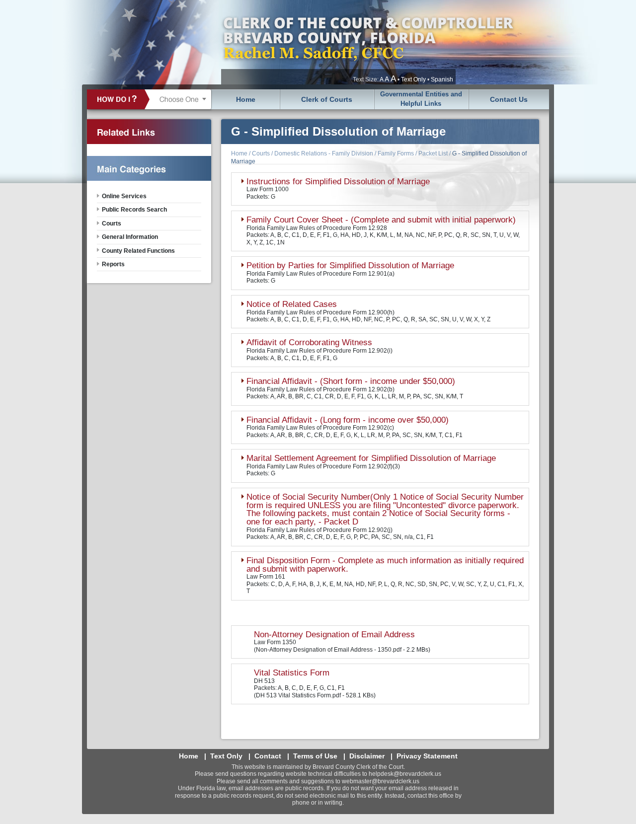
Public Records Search (134, 209)
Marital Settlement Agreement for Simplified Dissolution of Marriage (371, 458)
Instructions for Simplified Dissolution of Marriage (338, 181)
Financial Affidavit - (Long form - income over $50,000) (347, 420)
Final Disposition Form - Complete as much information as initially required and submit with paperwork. (385, 565)
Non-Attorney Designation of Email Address (334, 634)
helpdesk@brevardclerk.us (405, 773)
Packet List (433, 153)
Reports (113, 264)
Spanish (442, 79)
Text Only (413, 79)
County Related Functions (138, 250)
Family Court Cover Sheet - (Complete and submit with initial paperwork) (381, 220)
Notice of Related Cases (291, 304)
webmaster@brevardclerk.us (380, 781)
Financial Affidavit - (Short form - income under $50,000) (350, 381)
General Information (130, 236)
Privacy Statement (427, 756)
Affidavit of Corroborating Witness (309, 342)
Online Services (124, 196)
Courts (261, 153)
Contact (267, 756)
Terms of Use (315, 756)
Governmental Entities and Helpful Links (421, 98)
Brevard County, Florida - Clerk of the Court (368, 42)
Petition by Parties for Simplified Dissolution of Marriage (350, 265)
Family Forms (396, 153)
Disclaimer (367, 756)
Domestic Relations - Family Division (323, 153)
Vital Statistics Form (291, 672)
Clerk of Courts (326, 99)
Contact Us (509, 99)
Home (245, 99)
